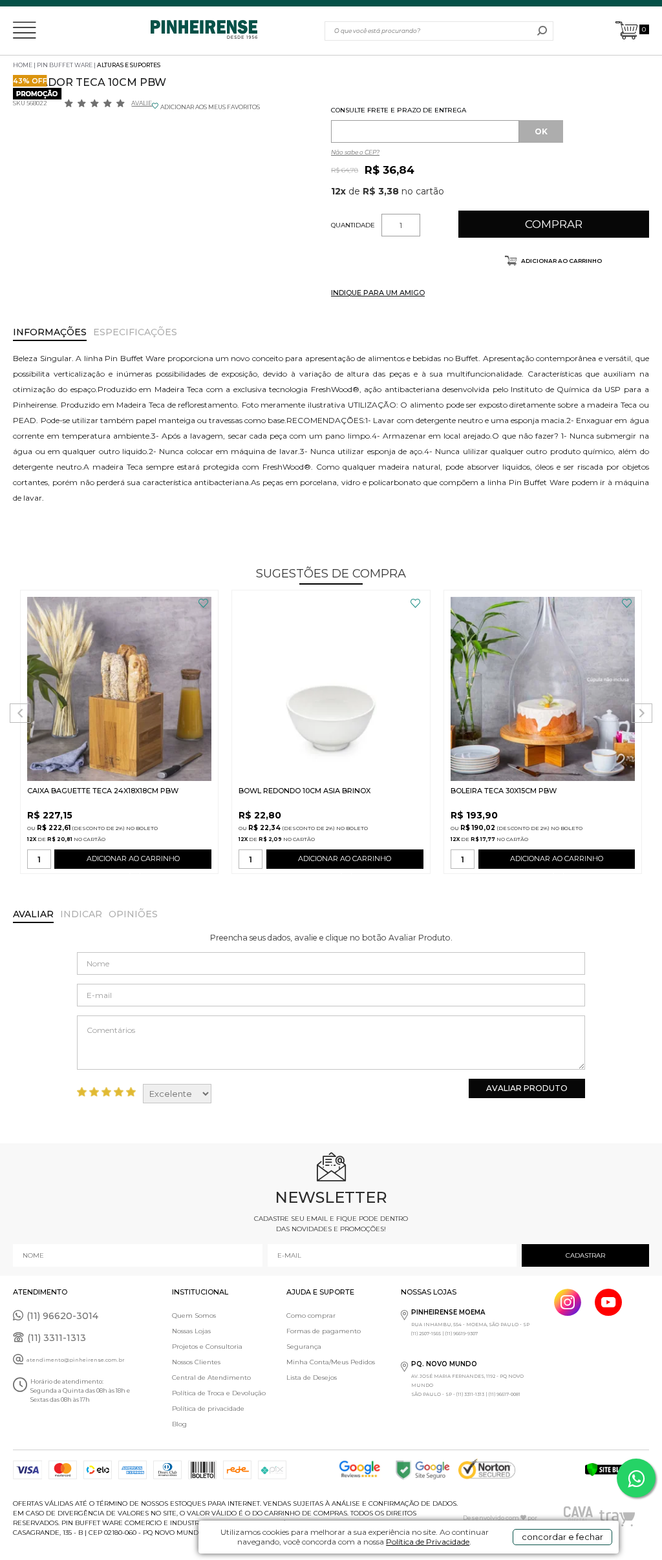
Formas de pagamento (323, 1331)
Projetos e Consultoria (207, 1346)
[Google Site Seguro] (426, 1469)
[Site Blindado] (616, 1469)
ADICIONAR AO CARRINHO (133, 858)
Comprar (553, 224)
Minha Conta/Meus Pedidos (330, 1362)
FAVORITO (203, 603)
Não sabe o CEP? (355, 152)
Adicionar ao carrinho (561, 260)
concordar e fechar (562, 1537)
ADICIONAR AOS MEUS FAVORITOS (210, 106)
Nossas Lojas (191, 1331)
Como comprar (311, 1315)
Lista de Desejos (311, 1377)
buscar (542, 31)
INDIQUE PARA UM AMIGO (378, 292)
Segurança (303, 1346)
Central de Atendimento (211, 1377)
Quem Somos (194, 1315)
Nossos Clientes (196, 1362)
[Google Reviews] (362, 1469)
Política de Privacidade (427, 1541)
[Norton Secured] (490, 1469)
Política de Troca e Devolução (219, 1393)
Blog (179, 1424)
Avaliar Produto (527, 1088)
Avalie (141, 103)
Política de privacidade (208, 1408)
